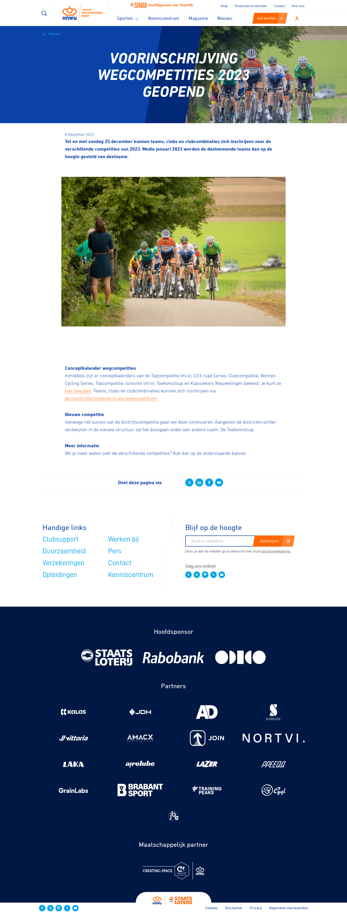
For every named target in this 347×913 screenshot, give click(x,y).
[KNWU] (83, 13)
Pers (114, 551)
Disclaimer (234, 908)
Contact (279, 6)
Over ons (298, 6)
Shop (224, 6)
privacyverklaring (276, 551)
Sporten (125, 18)
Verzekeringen (63, 562)
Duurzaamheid (64, 551)
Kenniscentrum (163, 18)
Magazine (198, 18)
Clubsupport (60, 539)
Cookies (211, 908)
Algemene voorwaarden (288, 908)
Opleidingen (59, 574)
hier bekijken (78, 390)
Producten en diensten (251, 6)
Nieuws (225, 18)
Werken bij (123, 539)
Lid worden (267, 18)
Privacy (256, 908)
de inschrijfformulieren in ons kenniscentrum (111, 398)
